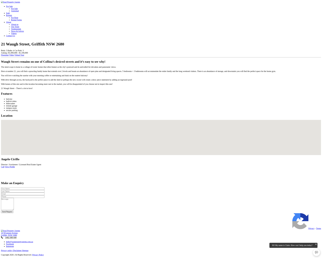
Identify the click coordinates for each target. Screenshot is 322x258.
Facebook (10, 244)
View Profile (10, 167)
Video (11, 55)
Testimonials (16, 29)
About (8, 22)
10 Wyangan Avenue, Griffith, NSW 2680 (9, 234)
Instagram (10, 246)
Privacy (311, 228)
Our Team (15, 27)
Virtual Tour (19, 55)
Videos (14, 33)
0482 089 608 (10, 237)
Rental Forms (16, 20)
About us (14, 24)
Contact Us (10, 36)
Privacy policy (7, 250)
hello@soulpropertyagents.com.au (19, 242)
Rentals (9, 15)
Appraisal (15, 11)
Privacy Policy (38, 255)
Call (2, 167)
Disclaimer (17, 250)
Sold (8, 13)
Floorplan (5, 55)
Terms (318, 228)
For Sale (9, 6)
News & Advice (17, 31)
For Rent (14, 18)
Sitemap (25, 250)
